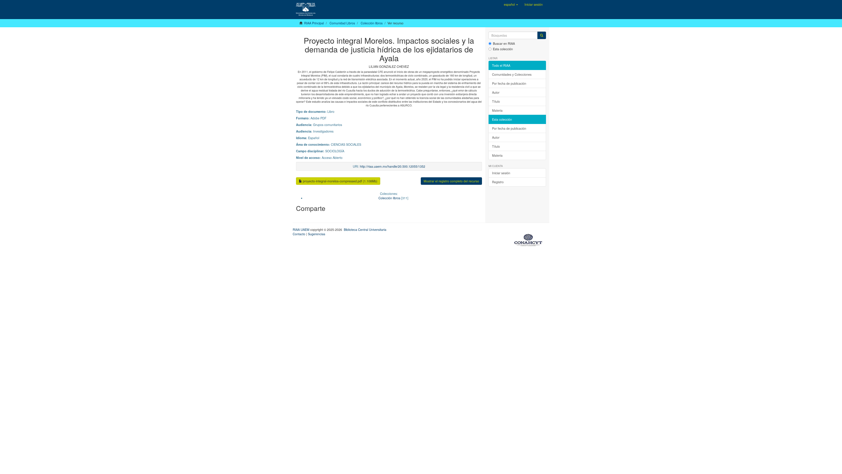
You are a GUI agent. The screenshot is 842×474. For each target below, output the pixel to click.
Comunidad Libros (342, 23)
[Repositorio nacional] (529, 239)
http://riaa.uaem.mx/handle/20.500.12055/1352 (392, 166)
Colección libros (372, 23)
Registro (498, 182)
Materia (497, 110)
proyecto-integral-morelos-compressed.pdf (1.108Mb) (339, 181)
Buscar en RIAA (504, 43)
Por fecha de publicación (509, 83)
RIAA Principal (314, 23)
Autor (495, 92)
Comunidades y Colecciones (512, 74)
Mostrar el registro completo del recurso (451, 181)
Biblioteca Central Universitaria (365, 229)
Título (496, 101)
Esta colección (503, 49)
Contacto (299, 234)
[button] (511, 4)
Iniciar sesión (501, 173)
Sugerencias (316, 234)
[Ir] (541, 35)
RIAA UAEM (301, 229)
